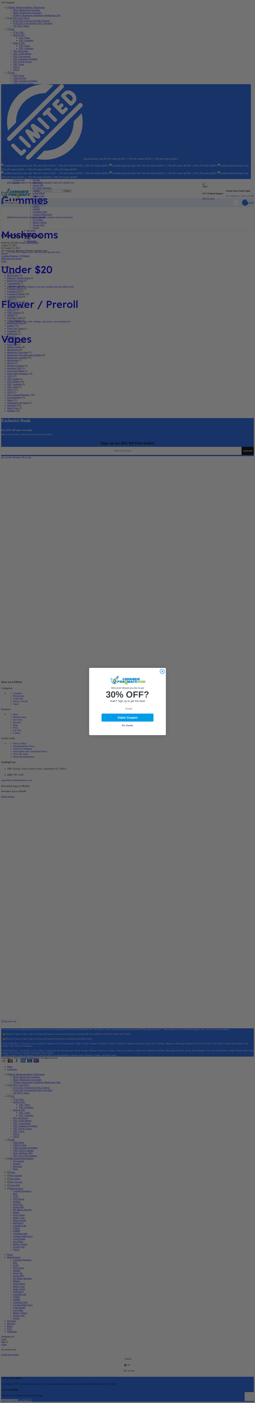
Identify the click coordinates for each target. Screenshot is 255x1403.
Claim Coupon (128, 717)
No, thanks (127, 725)
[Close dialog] (162, 671)
